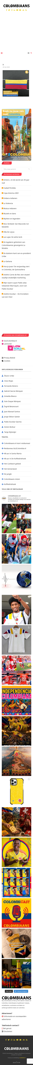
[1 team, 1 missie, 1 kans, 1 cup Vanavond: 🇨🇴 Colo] (16, 761)
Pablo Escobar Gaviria (12, 422)
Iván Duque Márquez (12, 401)
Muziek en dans (9, 213)
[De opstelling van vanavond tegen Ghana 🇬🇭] (16, 882)
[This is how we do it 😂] (16, 822)
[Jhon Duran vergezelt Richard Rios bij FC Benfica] (16, 670)
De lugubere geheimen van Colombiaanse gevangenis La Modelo (13, 245)
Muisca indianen (9, 208)
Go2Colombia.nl (10, 341)
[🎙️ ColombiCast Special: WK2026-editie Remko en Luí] (16, 913)
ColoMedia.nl (22, 1057)
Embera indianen (10, 198)
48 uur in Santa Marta (12, 453)
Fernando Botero (11, 386)
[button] (4, 5)
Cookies (7, 361)
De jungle (8, 474)
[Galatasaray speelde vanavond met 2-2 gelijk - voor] (16, 518)
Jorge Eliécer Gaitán (12, 417)
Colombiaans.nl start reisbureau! (17, 443)
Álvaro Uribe (9, 376)
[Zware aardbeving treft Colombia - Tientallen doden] (16, 579)
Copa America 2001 (11, 193)
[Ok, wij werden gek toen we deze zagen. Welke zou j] (16, 791)
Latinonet (7, 344)
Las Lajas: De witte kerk (12, 237)
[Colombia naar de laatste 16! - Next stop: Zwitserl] (16, 852)
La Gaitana (7, 261)
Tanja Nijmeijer (10, 432)
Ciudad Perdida (9, 188)
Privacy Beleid (9, 358)
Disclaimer (8, 1031)
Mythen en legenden (11, 219)
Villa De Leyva (8, 232)
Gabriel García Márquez (13, 391)
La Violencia (8, 203)
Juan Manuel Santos (12, 411)
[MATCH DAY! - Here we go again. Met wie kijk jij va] (16, 973)
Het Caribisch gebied (12, 464)
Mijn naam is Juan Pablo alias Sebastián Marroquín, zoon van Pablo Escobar (14, 286)
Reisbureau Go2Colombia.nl (15, 448)
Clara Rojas (8, 381)
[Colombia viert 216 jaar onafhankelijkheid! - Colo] (16, 700)
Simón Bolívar (9, 427)
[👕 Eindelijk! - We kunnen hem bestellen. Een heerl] (16, 640)
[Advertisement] (16, 33)
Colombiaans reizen (12, 479)
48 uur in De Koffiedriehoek (15, 458)
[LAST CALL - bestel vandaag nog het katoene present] (16, 609)
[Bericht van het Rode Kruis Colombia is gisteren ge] (16, 549)
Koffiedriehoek (10, 484)
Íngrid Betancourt (11, 406)
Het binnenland (10, 469)
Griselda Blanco (10, 396)
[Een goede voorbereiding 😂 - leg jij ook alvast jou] (16, 943)
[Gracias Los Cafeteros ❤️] (16, 731)
